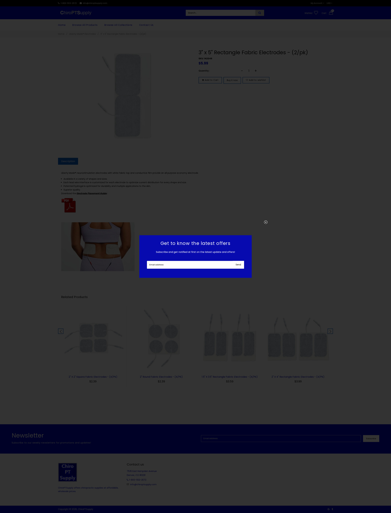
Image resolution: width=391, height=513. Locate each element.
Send (238, 264)
